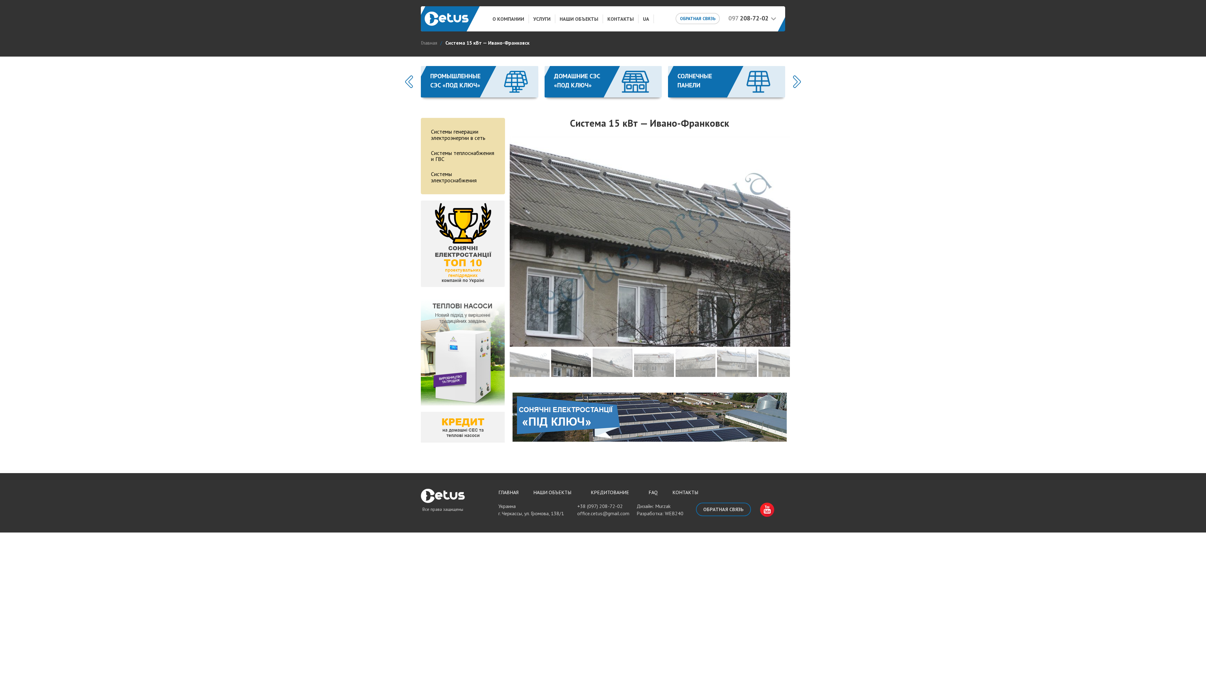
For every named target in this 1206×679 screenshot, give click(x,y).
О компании (508, 19)
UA (646, 19)
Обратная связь (697, 18)
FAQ (653, 492)
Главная (508, 492)
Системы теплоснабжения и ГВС (462, 156)
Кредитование (610, 492)
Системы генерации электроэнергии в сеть (458, 134)
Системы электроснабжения (454, 177)
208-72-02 (748, 18)
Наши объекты (579, 19)
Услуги (542, 19)
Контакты (620, 19)
